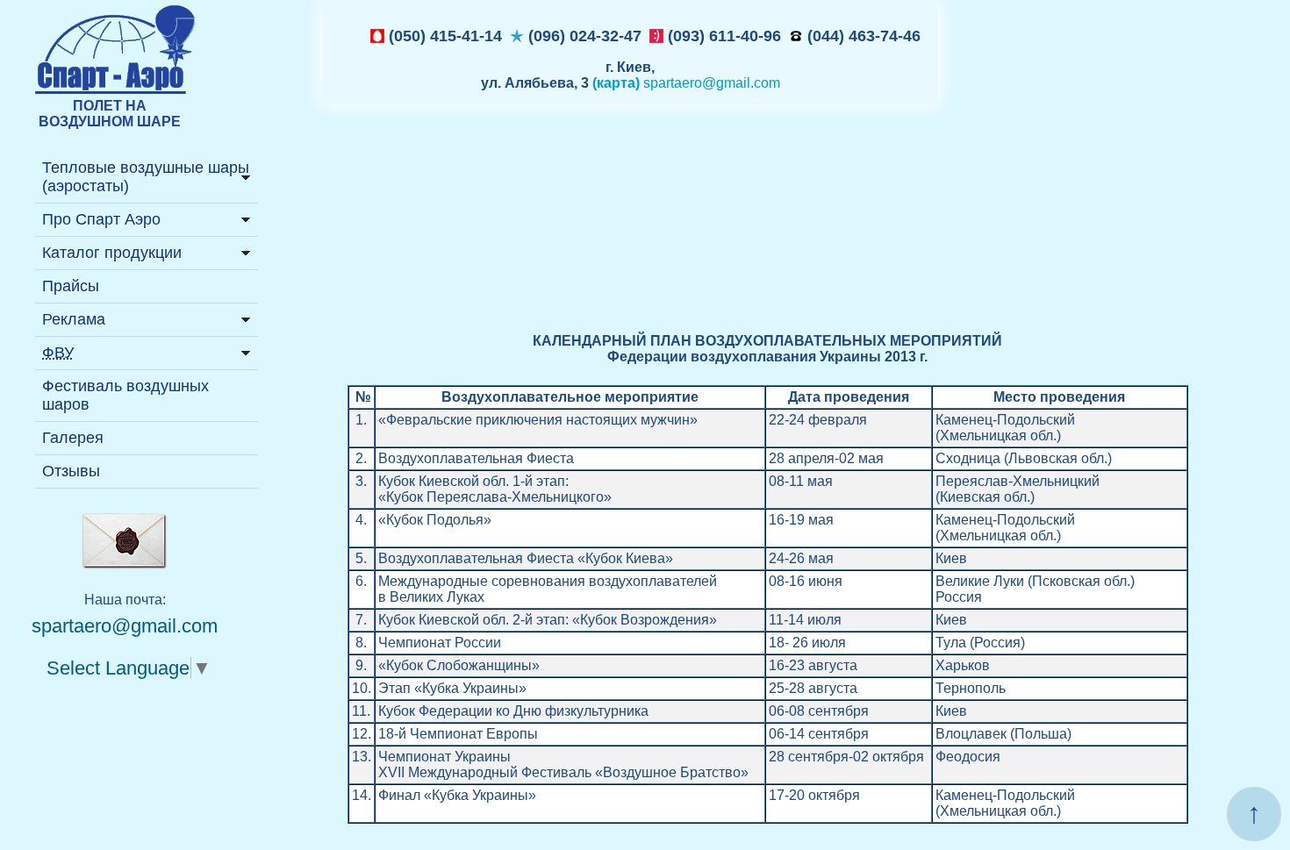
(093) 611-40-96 (722, 36)
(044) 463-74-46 (862, 36)
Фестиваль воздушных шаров (125, 395)
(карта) (616, 82)
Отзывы (71, 471)
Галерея (73, 437)
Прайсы (70, 286)
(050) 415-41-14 (443, 36)
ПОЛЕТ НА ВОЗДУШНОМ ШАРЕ (110, 113)
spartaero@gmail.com (711, 82)
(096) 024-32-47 (582, 36)
